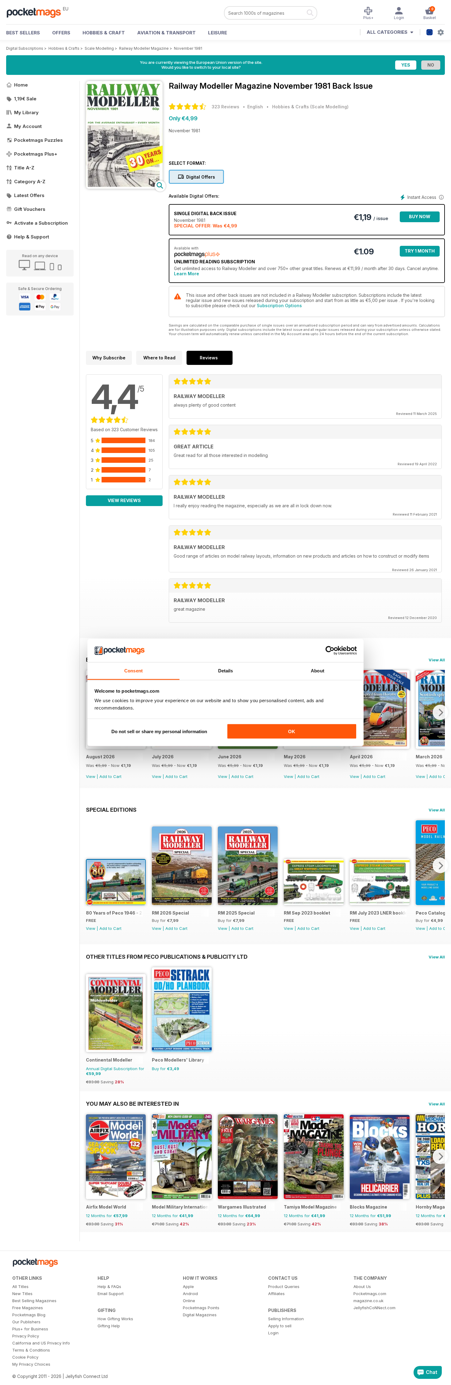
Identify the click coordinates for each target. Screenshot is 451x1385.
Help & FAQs (109, 1286)
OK (291, 731)
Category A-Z (29, 181)
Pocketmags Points (201, 1307)
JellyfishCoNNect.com (374, 1307)
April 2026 (361, 756)
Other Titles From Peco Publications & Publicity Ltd (167, 957)
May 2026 (295, 756)
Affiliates (276, 1293)
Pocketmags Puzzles (38, 140)
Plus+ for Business (30, 1328)
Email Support (111, 1293)
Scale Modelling (99, 48)
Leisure (217, 33)
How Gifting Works (115, 1318)
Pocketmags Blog (28, 1314)
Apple (188, 1286)
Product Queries (283, 1286)
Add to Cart (110, 776)
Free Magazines (27, 1307)
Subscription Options (279, 305)
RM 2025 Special (236, 912)
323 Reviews (225, 106)
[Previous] (90, 865)
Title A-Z (24, 168)
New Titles (22, 1293)
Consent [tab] (133, 670)
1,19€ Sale (25, 99)
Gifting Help (109, 1325)
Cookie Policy (25, 1357)
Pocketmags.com (369, 1293)
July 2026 (163, 756)
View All (437, 659)
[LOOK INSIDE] (124, 187)
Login (273, 1332)
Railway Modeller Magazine (144, 48)
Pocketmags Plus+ (35, 154)
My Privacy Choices (31, 1364)
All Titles (20, 1286)
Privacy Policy (25, 1335)
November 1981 (188, 48)
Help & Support (31, 237)
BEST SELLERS (23, 33)
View (90, 776)
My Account (28, 126)
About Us (362, 1286)
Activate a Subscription (41, 223)
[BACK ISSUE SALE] (116, 747)
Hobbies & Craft (104, 33)
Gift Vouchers (29, 209)
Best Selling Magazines (34, 1300)
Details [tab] (225, 670)
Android (190, 1293)
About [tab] (317, 670)
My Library (26, 112)
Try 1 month (420, 250)
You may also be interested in (132, 1104)
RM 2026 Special (170, 912)
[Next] (440, 712)
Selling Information (286, 1318)
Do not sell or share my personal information (159, 731)
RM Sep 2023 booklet (307, 912)
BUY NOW (419, 216)
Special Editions (111, 810)
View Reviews (124, 500)
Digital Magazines (200, 1314)
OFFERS (61, 33)
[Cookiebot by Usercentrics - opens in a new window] (330, 650)
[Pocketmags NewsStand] (36, 12)
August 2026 (100, 756)
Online (189, 1300)
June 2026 (229, 756)
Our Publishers (26, 1321)
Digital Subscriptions (24, 48)
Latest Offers (29, 195)
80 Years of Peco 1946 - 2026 (114, 912)
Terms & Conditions (31, 1350)
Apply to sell (279, 1325)
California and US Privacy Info (41, 1343)
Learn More (186, 273)
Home (21, 85)
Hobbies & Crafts (63, 48)
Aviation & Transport (166, 33)
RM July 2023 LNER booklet (378, 912)
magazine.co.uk (368, 1300)
